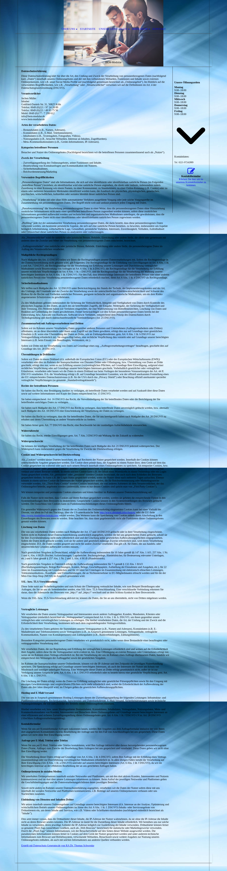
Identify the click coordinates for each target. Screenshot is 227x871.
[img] (113, 33)
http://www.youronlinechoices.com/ (40, 515)
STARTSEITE (88, 29)
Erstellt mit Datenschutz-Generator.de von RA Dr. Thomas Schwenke (57, 845)
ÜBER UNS (68, 29)
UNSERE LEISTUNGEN (113, 29)
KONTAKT (159, 29)
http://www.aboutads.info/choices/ (117, 512)
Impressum (140, 29)
